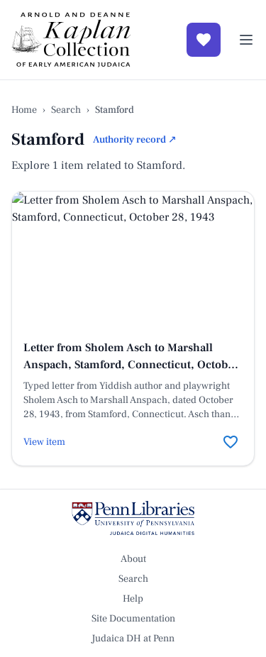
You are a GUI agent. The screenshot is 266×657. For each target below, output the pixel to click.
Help (133, 598)
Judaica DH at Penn (133, 638)
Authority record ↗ (135, 139)
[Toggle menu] (246, 39)
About (133, 559)
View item (44, 442)
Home (24, 110)
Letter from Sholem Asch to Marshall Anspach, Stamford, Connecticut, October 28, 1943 (130, 365)
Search (66, 110)
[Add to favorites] (230, 442)
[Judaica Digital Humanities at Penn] (133, 518)
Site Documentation (133, 618)
